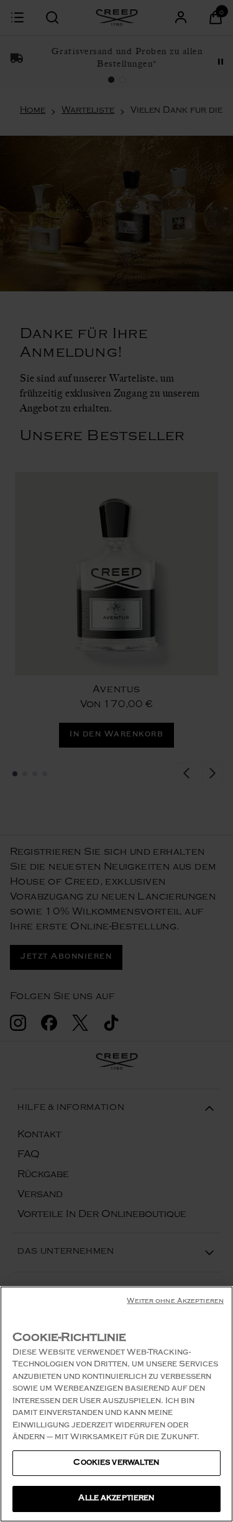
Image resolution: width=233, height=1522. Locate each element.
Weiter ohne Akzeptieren (175, 1302)
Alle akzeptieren (116, 1499)
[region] (116, 1404)
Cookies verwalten (116, 1463)
